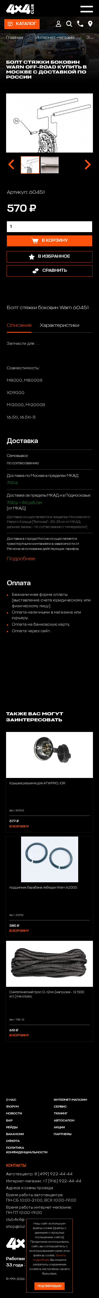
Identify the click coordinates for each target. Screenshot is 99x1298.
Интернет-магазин (55, 38)
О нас (11, 1099)
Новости (14, 1113)
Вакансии (15, 1134)
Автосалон (64, 1120)
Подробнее (21, 558)
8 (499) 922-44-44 (54, 1174)
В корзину (19, 826)
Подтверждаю (49, 1286)
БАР (9, 1120)
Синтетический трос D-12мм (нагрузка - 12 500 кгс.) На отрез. (46, 994)
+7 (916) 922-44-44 (62, 1181)
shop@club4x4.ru (22, 1227)
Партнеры (62, 1134)
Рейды (12, 1127)
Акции (59, 1127)
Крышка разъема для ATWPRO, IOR (37, 783)
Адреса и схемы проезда (29, 1188)
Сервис (60, 1106)
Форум (12, 1106)
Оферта (13, 1141)
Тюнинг (61, 1113)
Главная (15, 38)
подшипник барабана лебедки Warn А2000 (43, 887)
